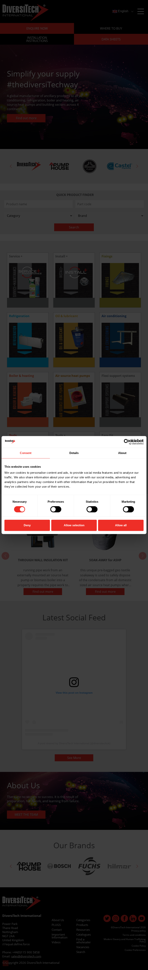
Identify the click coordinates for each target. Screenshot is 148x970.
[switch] (55, 509)
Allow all (121, 525)
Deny (27, 525)
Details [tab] (74, 453)
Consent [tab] (25, 453)
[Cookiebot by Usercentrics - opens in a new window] (127, 442)
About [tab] (122, 453)
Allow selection (74, 525)
